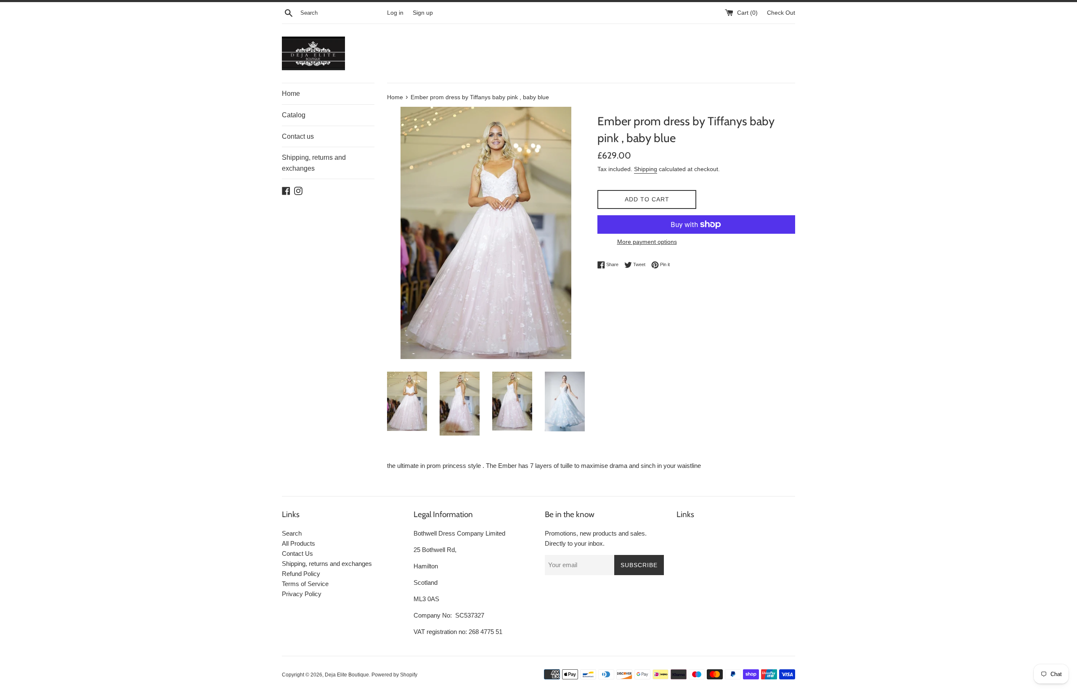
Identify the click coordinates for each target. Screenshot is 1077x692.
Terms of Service (305, 583)
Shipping (645, 169)
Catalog (293, 115)
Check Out (781, 13)
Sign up (423, 13)
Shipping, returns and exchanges (314, 163)
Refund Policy (301, 573)
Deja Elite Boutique (347, 675)
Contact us (298, 136)
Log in (395, 13)
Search (292, 533)
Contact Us (297, 553)
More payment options (647, 241)
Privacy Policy (301, 593)
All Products (298, 543)
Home (291, 93)
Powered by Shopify (394, 675)
